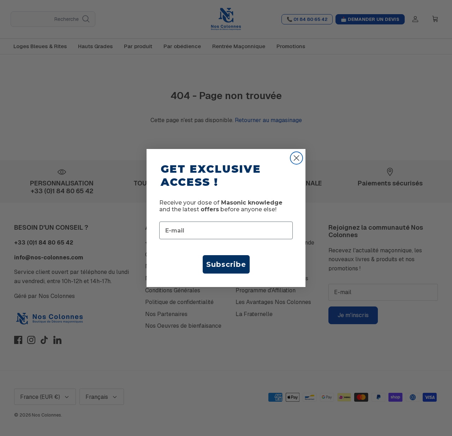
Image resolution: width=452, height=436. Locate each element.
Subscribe (226, 264)
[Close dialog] (296, 158)
